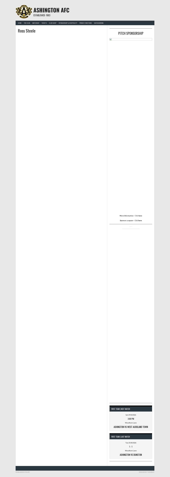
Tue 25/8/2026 (130, 443)
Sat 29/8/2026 (131, 415)
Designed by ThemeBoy (146, 472)
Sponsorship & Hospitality (68, 23)
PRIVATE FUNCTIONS (85, 23)
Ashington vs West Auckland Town (131, 427)
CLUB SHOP (52, 23)
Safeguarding (99, 23)
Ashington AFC (51, 10)
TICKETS (44, 23)
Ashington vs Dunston (131, 454)
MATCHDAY (35, 23)
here (140, 216)
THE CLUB (27, 23)
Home (20, 23)
